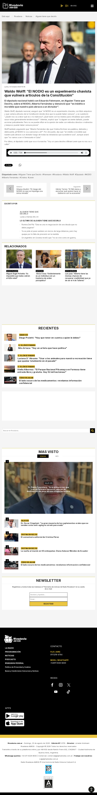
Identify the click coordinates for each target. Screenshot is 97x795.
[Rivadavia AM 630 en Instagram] (62, 685)
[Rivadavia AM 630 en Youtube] (55, 692)
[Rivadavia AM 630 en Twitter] (70, 685)
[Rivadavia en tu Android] (14, 716)
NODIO (88, 174)
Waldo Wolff (69, 174)
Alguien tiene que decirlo (29, 213)
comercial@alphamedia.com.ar (59, 756)
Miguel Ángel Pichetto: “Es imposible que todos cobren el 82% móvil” (18, 276)
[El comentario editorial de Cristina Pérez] (11, 537)
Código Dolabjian (26, 377)
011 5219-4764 (56, 655)
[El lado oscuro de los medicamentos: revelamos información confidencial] (11, 565)
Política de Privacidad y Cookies (18, 667)
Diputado (80, 174)
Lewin (31, 177)
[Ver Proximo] (87, 189)
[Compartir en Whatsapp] (20, 165)
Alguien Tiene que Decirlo (30, 174)
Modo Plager (12, 271)
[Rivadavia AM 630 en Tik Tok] (68, 692)
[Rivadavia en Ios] (14, 723)
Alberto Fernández (11, 177)
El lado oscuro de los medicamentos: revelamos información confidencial (55, 565)
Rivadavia (58, 174)
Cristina (24, 177)
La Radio (9, 648)
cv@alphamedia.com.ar (48, 759)
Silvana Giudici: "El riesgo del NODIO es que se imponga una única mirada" (29, 191)
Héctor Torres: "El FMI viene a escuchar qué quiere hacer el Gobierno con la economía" (68, 191)
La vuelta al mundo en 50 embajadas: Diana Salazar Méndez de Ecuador (54, 551)
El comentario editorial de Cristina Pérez (40, 537)
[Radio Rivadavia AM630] (12, 6)
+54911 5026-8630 (58, 663)
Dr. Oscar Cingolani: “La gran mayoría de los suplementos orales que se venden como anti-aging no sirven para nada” (54, 524)
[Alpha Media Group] (48, 782)
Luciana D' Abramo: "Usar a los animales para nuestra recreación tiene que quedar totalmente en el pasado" (55, 359)
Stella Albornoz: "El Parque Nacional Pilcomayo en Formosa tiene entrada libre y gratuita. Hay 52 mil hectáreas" (51, 370)
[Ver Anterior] (10, 189)
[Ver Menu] (92, 6)
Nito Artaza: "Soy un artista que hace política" (42, 348)
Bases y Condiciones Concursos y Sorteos (22, 671)
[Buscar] (92, 430)
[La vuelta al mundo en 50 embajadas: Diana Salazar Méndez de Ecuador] (11, 551)
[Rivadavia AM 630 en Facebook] (53, 685)
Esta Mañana (71, 271)
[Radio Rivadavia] (15, 638)
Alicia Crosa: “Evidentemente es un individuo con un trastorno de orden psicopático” (48, 277)
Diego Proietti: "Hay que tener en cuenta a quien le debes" (49, 337)
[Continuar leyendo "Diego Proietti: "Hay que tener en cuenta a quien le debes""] (10, 337)
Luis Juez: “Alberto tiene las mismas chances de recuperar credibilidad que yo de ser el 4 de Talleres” (77, 277)
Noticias (9, 656)
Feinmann (47, 174)
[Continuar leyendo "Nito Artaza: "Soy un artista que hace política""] (10, 347)
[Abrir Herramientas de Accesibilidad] (91, 789)
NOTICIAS (39, 271)
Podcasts (10, 659)
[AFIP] (48, 769)
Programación (13, 652)
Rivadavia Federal (14, 663)
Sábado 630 (23, 335)
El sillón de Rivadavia (26, 345)
